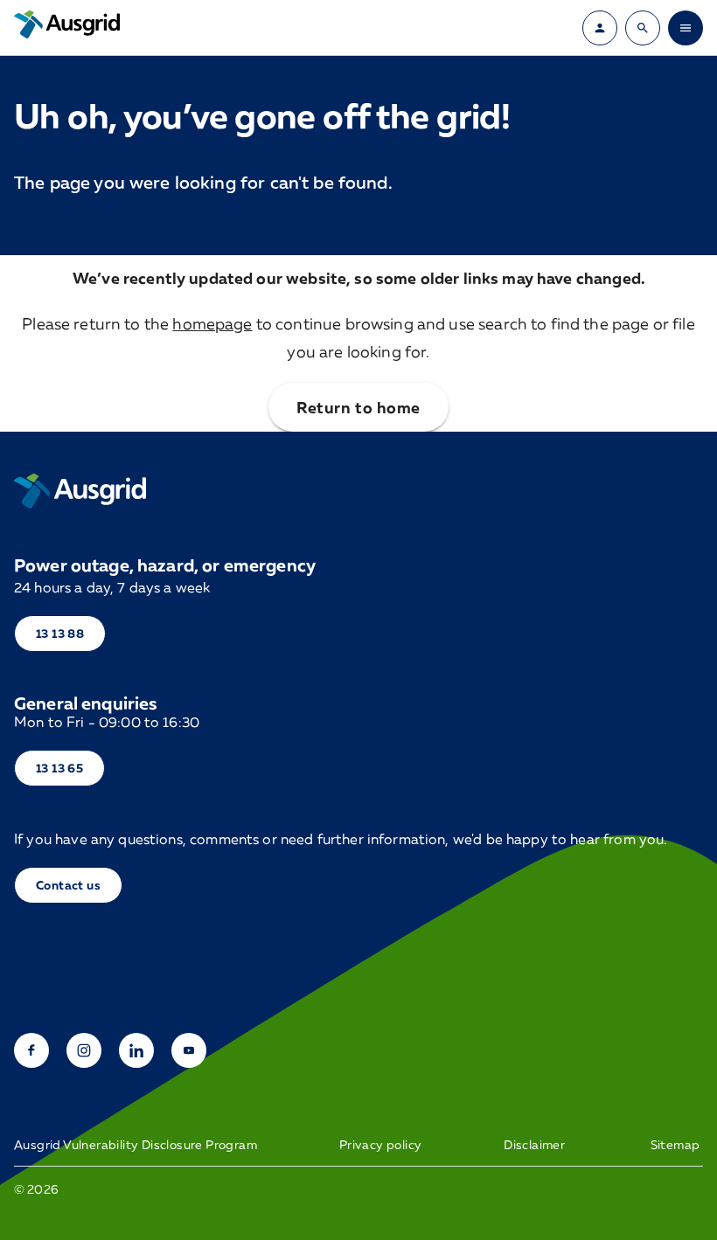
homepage (212, 323)
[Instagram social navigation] (83, 1050)
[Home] (80, 491)
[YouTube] (188, 1050)
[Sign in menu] (599, 27)
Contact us (68, 884)
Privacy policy (380, 1145)
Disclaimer (534, 1145)
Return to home (358, 407)
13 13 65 (59, 767)
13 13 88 (60, 633)
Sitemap (675, 1145)
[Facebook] (31, 1050)
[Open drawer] (685, 27)
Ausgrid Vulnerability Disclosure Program (135, 1145)
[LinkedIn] (136, 1050)
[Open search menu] (642, 27)
